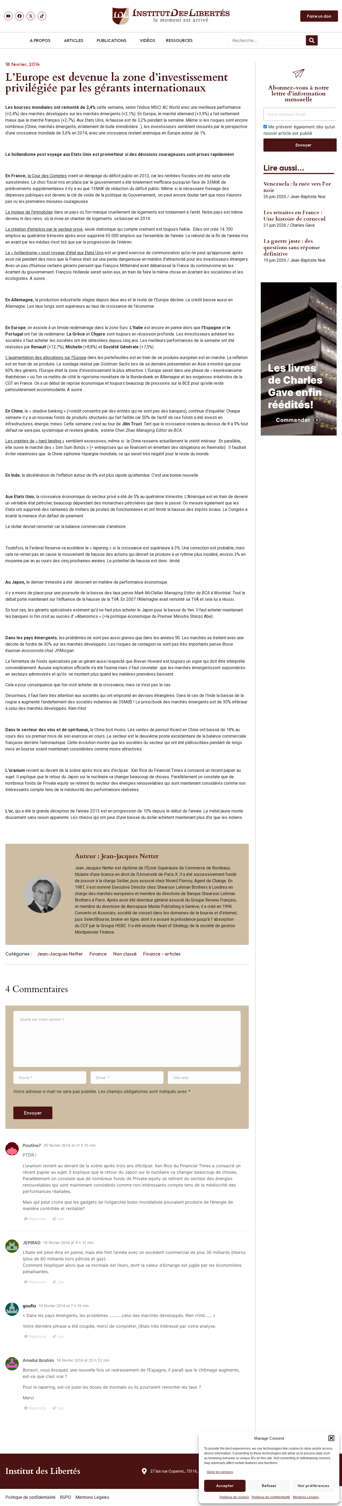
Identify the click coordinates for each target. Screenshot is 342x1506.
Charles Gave (302, 225)
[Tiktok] (42, 16)
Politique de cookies (234, 1497)
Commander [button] (293, 420)
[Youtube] (8, 16)
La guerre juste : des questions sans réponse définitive (291, 247)
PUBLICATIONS (111, 40)
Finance (98, 954)
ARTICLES (73, 40)
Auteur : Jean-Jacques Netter (117, 856)
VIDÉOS (147, 40)
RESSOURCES (179, 40)
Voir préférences (313, 1485)
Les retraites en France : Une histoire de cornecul (294, 215)
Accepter (225, 1485)
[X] (30, 16)
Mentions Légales (306, 1497)
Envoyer (33, 1113)
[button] (331, 1438)
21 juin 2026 (274, 225)
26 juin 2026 (274, 196)
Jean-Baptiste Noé (307, 196)
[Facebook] (19, 16)
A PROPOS (40, 40)
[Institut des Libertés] (171, 16)
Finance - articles (162, 954)
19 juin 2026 (274, 260)
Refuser (269, 1485)
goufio (29, 1305)
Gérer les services (220, 1472)
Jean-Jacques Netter (60, 954)
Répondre (37, 1218)
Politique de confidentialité (271, 1497)
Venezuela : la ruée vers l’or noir (297, 187)
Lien (60, 1218)
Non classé (125, 954)
